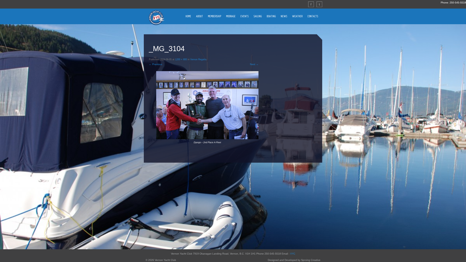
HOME (188, 16)
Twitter (319, 4)
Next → (254, 64)
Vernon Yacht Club (156, 17)
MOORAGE (231, 16)
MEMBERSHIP (214, 16)
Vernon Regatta (198, 59)
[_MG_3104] (207, 105)
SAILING (258, 16)
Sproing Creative (310, 260)
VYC (292, 253)
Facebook (311, 4)
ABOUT (199, 16)
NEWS (284, 16)
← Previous (155, 64)
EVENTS (244, 16)
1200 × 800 (181, 59)
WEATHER (297, 16)
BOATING (271, 16)
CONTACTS (312, 16)
